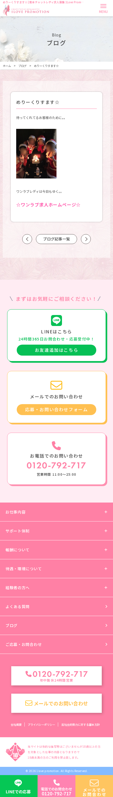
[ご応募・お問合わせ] (94, 786)
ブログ (22, 66)
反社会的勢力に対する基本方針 (80, 724)
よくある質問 (17, 606)
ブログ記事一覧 (56, 239)
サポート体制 (17, 531)
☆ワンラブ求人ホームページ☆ (48, 204)
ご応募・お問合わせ (23, 644)
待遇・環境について (23, 568)
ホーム (7, 66)
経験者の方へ (17, 587)
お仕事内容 (15, 512)
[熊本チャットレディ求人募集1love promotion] (26, 9)
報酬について (17, 549)
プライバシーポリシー (41, 724)
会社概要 (16, 724)
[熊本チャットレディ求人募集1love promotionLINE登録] (19, 786)
